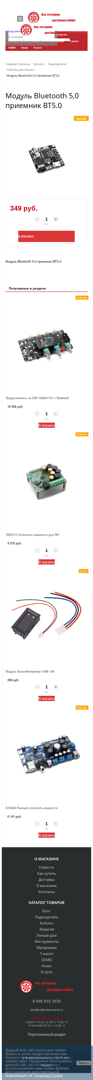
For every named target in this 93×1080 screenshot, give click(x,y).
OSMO (46, 959)
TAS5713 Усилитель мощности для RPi (32, 534)
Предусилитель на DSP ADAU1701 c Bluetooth (37, 398)
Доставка (47, 879)
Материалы (47, 947)
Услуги (46, 971)
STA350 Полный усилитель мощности (32, 808)
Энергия (46, 929)
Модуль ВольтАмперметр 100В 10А (30, 671)
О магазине (46, 885)
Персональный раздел (46, 1034)
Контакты (46, 891)
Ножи (46, 965)
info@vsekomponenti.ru (46, 1010)
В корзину (46, 425)
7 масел (46, 953)
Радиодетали (46, 917)
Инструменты (46, 941)
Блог (46, 910)
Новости (46, 867)
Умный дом (47, 935)
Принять (83, 1063)
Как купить (46, 873)
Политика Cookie (48, 1075)
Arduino (46, 923)
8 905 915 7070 (47, 1001)
